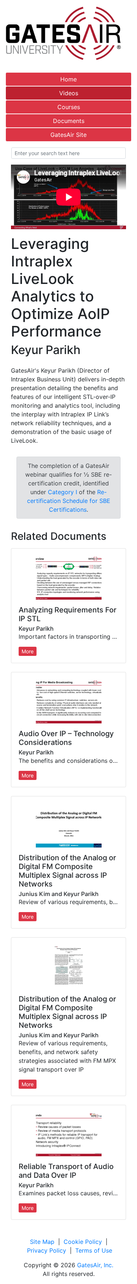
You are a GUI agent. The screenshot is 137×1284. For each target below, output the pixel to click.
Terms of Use (93, 1250)
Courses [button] (68, 107)
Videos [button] (68, 93)
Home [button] (68, 79)
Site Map (42, 1241)
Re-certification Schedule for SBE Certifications (68, 500)
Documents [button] (68, 120)
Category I (62, 492)
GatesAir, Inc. (95, 1265)
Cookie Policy (83, 1241)
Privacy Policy (46, 1250)
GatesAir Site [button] (68, 134)
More (28, 651)
